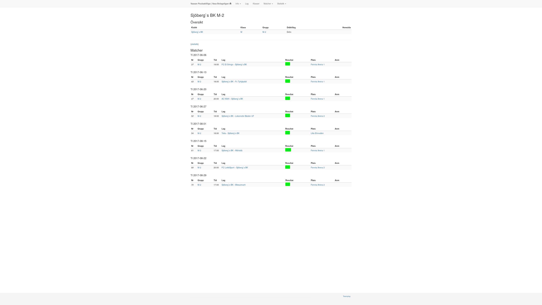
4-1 (287, 64)
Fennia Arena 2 (318, 116)
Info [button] (238, 3)
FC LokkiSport (228, 167)
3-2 (287, 98)
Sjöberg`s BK (197, 31)
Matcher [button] (268, 3)
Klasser (256, 3)
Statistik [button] (281, 3)
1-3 (287, 132)
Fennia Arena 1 (318, 64)
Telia (224, 133)
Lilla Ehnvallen (317, 133)
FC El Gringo (227, 64)
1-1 (287, 81)
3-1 (287, 167)
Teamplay (346, 296)
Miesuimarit (240, 184)
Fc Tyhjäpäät (241, 81)
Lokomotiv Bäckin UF (244, 116)
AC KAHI (225, 98)
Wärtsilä (238, 150)
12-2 (288, 150)
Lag (247, 3)
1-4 (287, 115)
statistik (194, 44)
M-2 (264, 31)
